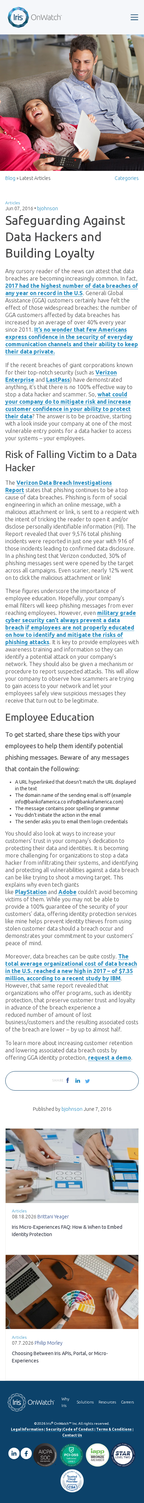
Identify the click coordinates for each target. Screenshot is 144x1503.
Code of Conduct (78, 1429)
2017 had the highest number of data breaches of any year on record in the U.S (71, 289)
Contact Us (72, 1435)
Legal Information (27, 1429)
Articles (12, 202)
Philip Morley (49, 1343)
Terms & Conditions (114, 1429)
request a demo (109, 1057)
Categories (127, 178)
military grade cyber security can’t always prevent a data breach (70, 620)
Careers (127, 1402)
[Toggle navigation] (134, 17)
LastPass (58, 380)
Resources (107, 1402)
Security (53, 1429)
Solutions (85, 1402)
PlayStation (30, 892)
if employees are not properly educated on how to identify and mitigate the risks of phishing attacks (69, 634)
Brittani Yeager (53, 1216)
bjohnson (47, 208)
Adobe (67, 892)
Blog (10, 178)
